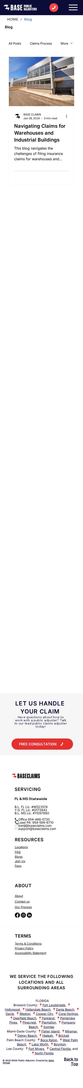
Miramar (71, 1031)
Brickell (63, 1035)
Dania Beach (65, 1009)
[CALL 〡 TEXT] (53, 7)
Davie (10, 1014)
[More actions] (68, 116)
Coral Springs (68, 1014)
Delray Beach (27, 1035)
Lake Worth (40, 1044)
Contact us (22, 901)
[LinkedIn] (29, 915)
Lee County (14, 1049)
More (64, 43)
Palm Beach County (21, 1040)
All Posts (15, 43)
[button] (42, 744)
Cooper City (44, 1014)
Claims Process (41, 43)
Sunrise (48, 1027)
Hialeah (47, 1035)
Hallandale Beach (37, 1009)
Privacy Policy (24, 948)
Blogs (19, 856)
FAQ (18, 852)
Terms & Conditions (28, 943)
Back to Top (71, 1061)
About (19, 896)
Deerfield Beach (24, 1018)
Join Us (20, 861)
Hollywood (12, 1009)
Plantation (49, 1022)
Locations (21, 847)
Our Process (23, 907)
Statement (39, 953)
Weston (24, 1014)
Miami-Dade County (21, 1031)
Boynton (60, 1044)
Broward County (25, 1005)
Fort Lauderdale (53, 1005)
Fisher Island (50, 1031)
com (53, 829)
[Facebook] (17, 915)
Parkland (48, 1018)
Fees (18, 866)
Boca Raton (49, 1040)
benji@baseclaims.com (35, 825)
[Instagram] (23, 915)
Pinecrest (29, 1022)
